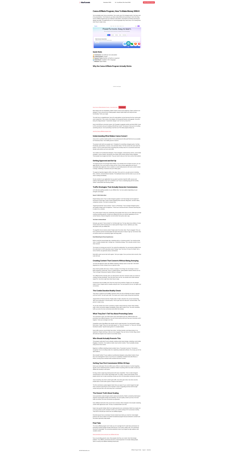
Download (122, 107)
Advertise (149, 449)
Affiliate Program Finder (136, 449)
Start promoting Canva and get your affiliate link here (106, 434)
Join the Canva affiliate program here (102, 131)
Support (144, 449)
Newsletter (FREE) (107, 2)
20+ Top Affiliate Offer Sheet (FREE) (123, 2)
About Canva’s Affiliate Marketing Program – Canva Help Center (105, 107)
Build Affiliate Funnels (149, 2)
